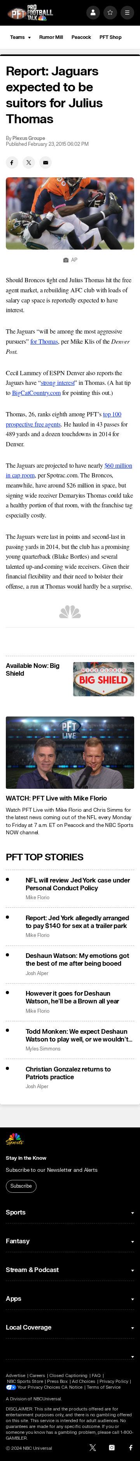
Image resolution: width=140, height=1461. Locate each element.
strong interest (58, 382)
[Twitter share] (29, 162)
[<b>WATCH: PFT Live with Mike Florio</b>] (70, 753)
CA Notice (71, 1387)
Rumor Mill (51, 37)
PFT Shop (110, 37)
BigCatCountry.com (36, 392)
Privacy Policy (114, 1381)
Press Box (57, 1381)
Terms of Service (104, 1387)
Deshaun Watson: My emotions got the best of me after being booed (77, 960)
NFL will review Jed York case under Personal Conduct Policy (78, 884)
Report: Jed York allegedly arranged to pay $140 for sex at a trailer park (77, 922)
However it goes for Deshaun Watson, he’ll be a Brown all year (72, 997)
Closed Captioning (68, 1376)
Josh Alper (37, 974)
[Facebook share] (12, 162)
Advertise (16, 1376)
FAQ (96, 1376)
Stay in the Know (26, 1158)
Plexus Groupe (28, 139)
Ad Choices (84, 1381)
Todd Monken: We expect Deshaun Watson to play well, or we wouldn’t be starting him (77, 1035)
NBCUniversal (47, 1399)
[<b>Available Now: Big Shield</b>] (103, 679)
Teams (17, 37)
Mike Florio (37, 898)
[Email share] (45, 162)
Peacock (81, 37)
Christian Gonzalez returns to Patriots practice (68, 1073)
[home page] (30, 12)
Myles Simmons (43, 1049)
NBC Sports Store (25, 1381)
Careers (37, 1376)
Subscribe (21, 1186)
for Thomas (44, 341)
